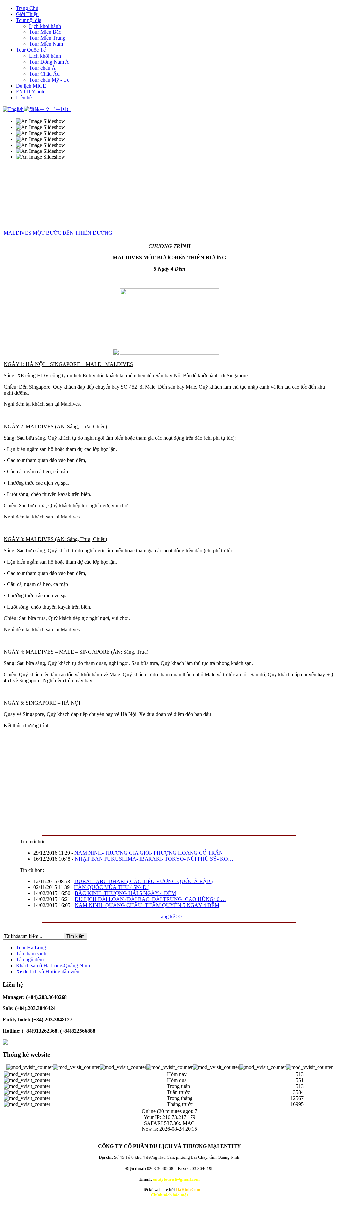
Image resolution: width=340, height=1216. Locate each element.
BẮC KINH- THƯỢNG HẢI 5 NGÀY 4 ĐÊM (125, 893)
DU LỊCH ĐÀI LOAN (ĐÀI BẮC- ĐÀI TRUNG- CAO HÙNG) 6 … (150, 899)
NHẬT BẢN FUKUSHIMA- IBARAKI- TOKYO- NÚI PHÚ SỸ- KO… (154, 859)
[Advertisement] (169, 780)
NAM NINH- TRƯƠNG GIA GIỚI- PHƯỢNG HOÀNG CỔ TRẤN (148, 853)
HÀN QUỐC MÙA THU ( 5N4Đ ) (111, 887)
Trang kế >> (169, 916)
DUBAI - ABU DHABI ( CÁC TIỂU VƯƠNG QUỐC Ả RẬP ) (143, 881)
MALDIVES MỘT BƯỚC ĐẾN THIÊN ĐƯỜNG (58, 233)
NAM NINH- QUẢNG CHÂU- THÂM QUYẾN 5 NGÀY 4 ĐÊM (147, 905)
